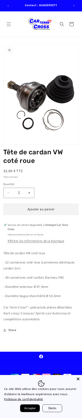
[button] (9, 24)
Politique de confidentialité (23, 399)
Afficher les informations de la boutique (36, 241)
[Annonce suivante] (74, 6)
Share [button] (12, 330)
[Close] (78, 379)
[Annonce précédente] (8, 6)
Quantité (8, 184)
